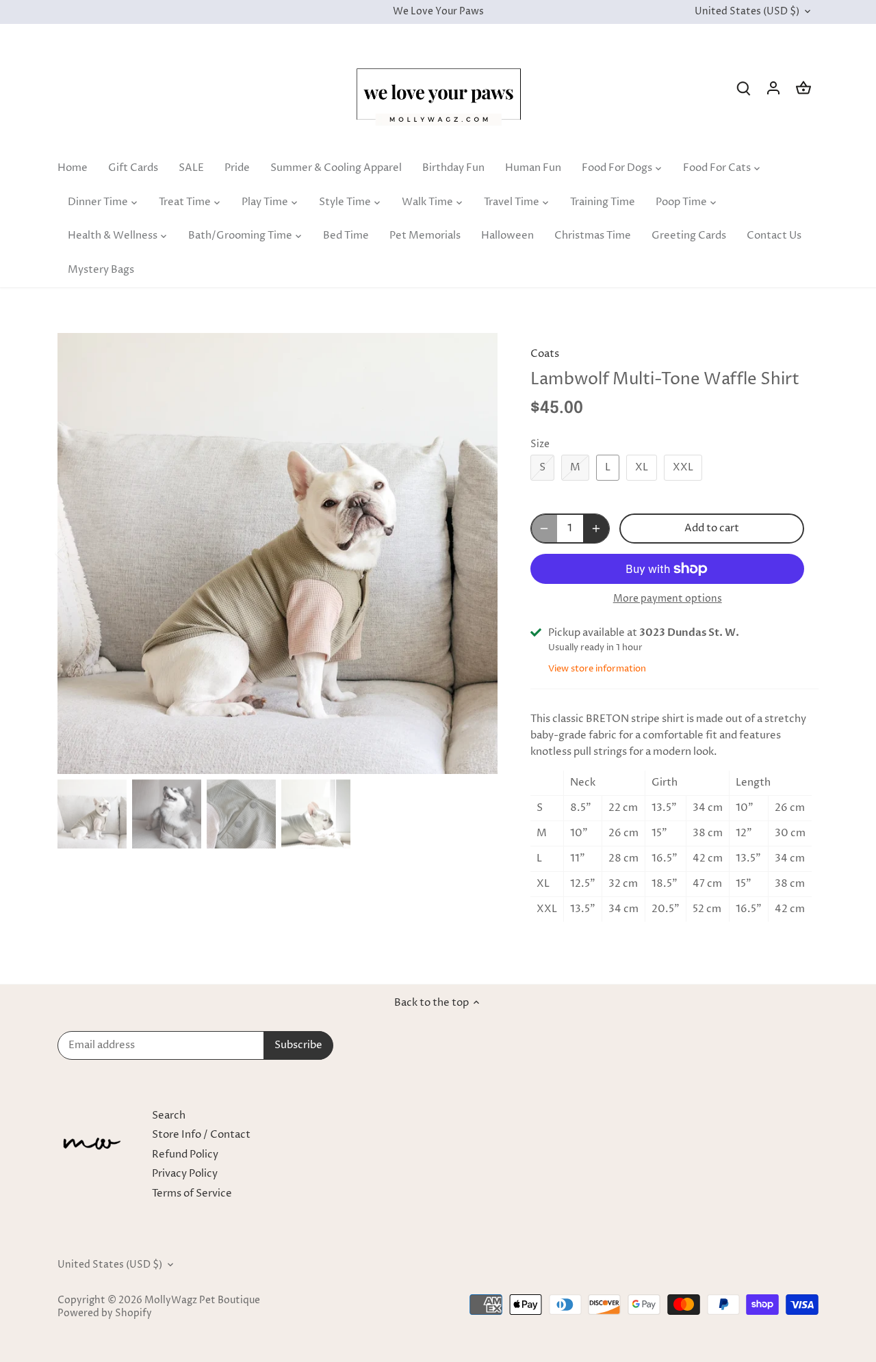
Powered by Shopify (104, 1313)
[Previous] (78, 553)
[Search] (743, 88)
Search (168, 1115)
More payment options (667, 598)
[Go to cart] (803, 88)
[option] (277, 553)
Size (540, 444)
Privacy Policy (185, 1173)
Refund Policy (185, 1154)
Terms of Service (192, 1193)
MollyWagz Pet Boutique (202, 1300)
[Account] (773, 88)
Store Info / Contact (201, 1134)
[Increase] (596, 528)
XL (641, 467)
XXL (683, 467)
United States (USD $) (747, 12)
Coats (544, 354)
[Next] (477, 553)
